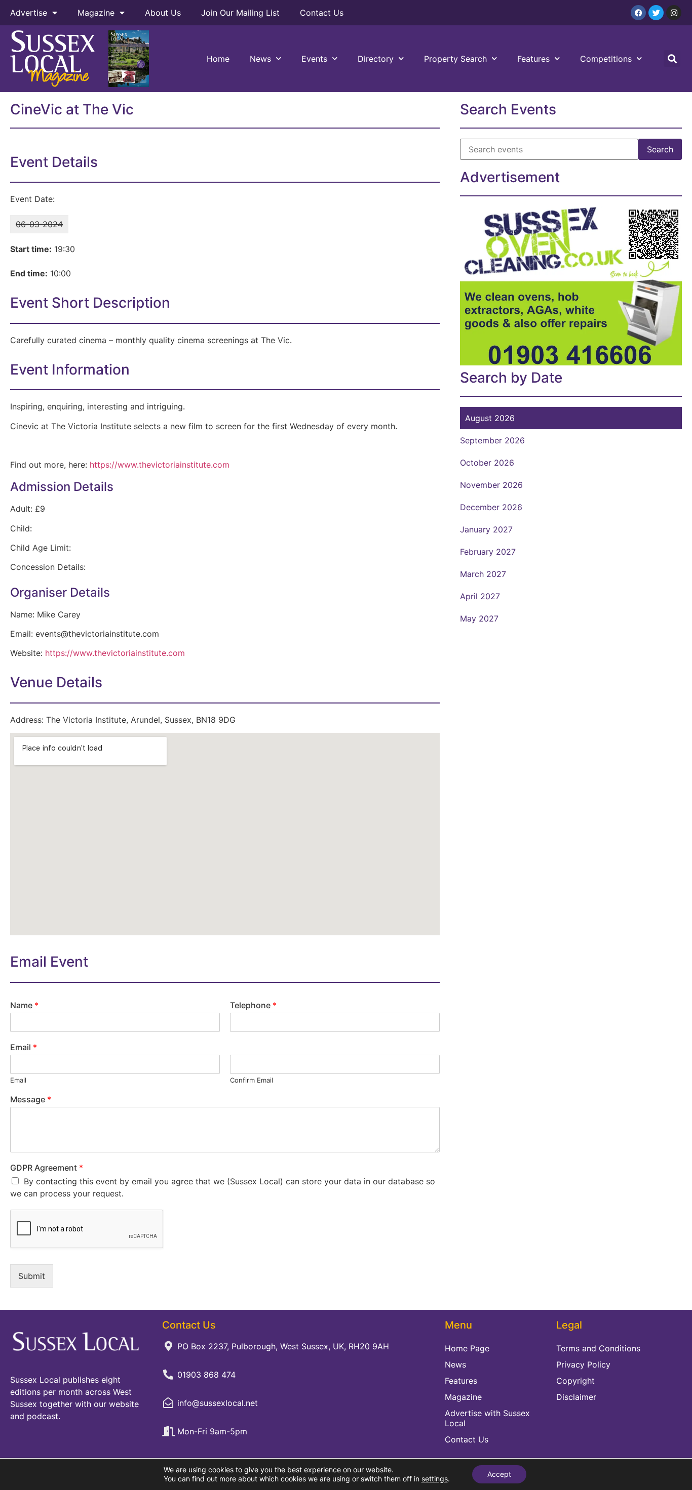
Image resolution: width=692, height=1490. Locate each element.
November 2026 (491, 485)
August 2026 (490, 418)
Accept (499, 1474)
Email (23, 1047)
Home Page (467, 1348)
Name (24, 1005)
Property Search (455, 59)
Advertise (28, 13)
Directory (376, 59)
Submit (31, 1276)
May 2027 (479, 618)
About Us (163, 13)
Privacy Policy (583, 1364)
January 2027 (486, 529)
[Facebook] (638, 12)
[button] (672, 58)
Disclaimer (576, 1397)
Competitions (606, 59)
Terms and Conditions (598, 1348)
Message (30, 1099)
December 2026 (491, 507)
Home (218, 59)
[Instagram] (673, 12)
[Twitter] (656, 12)
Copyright (575, 1381)
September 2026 (492, 440)
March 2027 (483, 574)
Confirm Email (251, 1080)
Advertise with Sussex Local (487, 1418)
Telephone (253, 1005)
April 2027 (480, 596)
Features (533, 59)
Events (314, 59)
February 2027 (488, 552)
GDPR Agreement (46, 1168)
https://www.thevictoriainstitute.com (159, 465)
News (260, 59)
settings (434, 1478)
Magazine (96, 13)
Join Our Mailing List (240, 13)
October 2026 (487, 463)
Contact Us (321, 13)
